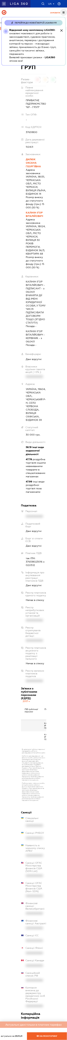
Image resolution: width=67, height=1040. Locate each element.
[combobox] (26, 701)
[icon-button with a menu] (63, 12)
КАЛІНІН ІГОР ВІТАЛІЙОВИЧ (34, 214)
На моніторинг (48, 1036)
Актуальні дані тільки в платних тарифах (33, 1024)
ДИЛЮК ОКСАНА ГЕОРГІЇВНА (33, 163)
